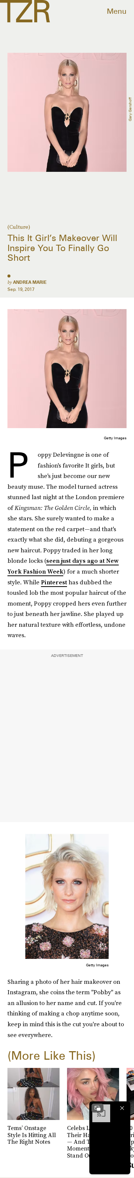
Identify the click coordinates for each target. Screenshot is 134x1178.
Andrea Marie (30, 282)
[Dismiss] (122, 1108)
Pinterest (54, 582)
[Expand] (97, 1108)
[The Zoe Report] (25, 11)
